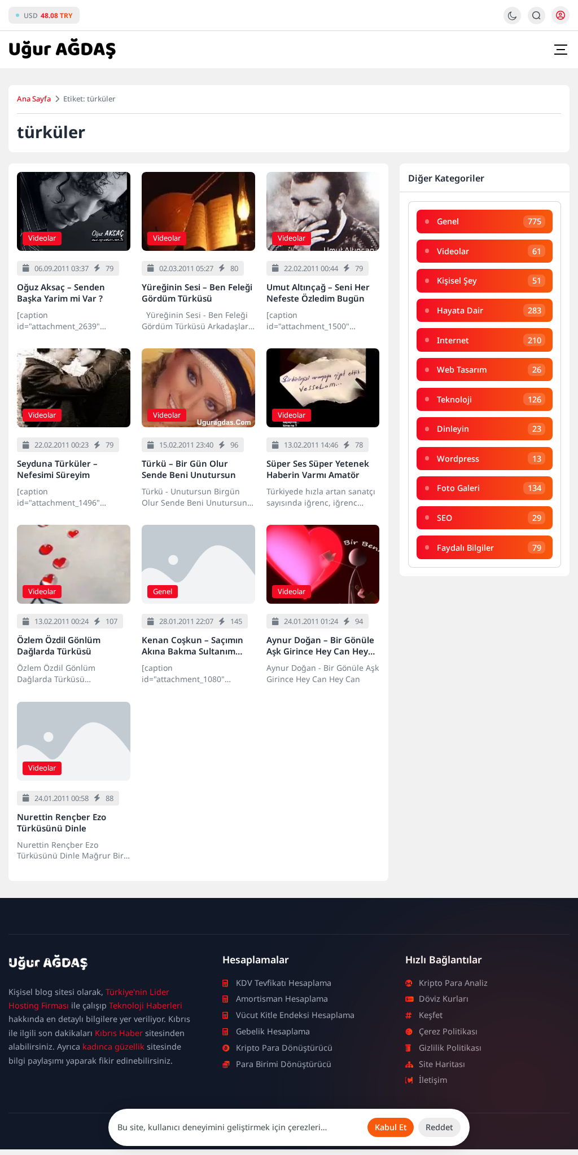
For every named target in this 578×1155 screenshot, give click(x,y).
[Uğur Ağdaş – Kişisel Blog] (101, 964)
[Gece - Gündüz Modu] (512, 21)
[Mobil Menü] (560, 50)
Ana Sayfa (34, 99)
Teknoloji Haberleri (145, 1005)
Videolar (42, 238)
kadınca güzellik (113, 1046)
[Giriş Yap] (560, 15)
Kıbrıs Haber (119, 1033)
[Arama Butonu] (536, 15)
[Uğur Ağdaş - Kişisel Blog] (62, 50)
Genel (162, 591)
